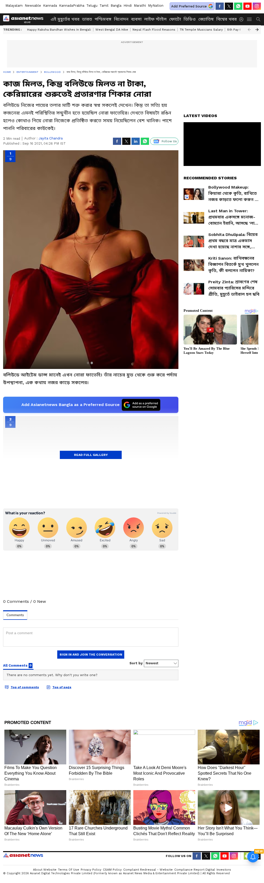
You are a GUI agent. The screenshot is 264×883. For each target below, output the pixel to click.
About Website (44, 869)
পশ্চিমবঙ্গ (103, 19)
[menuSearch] (258, 19)
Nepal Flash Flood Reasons (154, 29)
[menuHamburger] (249, 19)
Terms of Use (68, 869)
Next (257, 29)
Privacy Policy (91, 869)
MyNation (155, 5)
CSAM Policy (112, 869)
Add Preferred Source (189, 6)
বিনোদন (121, 19)
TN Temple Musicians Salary (201, 29)
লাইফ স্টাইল (155, 19)
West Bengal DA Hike (111, 29)
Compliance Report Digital (194, 869)
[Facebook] (220, 6)
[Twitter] (229, 6)
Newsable (33, 5)
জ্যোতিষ (206, 19)
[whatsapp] (238, 6)
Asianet (23, 855)
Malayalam (14, 5)
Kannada (50, 5)
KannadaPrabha (71, 5)
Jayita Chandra (51, 138)
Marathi (140, 5)
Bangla (116, 5)
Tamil (104, 5)
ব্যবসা (136, 19)
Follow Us (169, 141)
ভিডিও (190, 19)
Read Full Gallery (91, 455)
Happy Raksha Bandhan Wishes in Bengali (59, 29)
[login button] (242, 19)
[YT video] (247, 6)
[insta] (257, 6)
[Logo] (25, 19)
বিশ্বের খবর (226, 19)
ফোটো (175, 19)
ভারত (87, 19)
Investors (224, 869)
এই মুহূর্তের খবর (65, 19)
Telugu (91, 5)
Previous (249, 29)
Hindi (127, 5)
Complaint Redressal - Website (148, 869)
